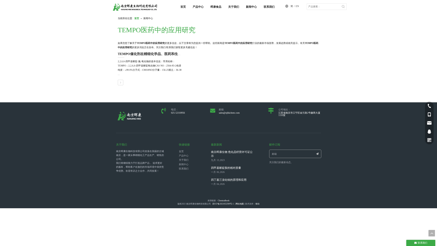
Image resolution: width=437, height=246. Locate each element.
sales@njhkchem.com (229, 113)
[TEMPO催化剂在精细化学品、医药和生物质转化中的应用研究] (120, 82)
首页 (181, 151)
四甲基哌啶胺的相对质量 (226, 167)
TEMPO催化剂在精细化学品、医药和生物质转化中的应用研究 (165, 54)
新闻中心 (183, 164)
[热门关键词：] (343, 7)
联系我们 (183, 168)
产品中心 (183, 155)
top (431, 233)
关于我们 (183, 160)
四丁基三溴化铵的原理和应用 (228, 179)
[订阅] (317, 154)
